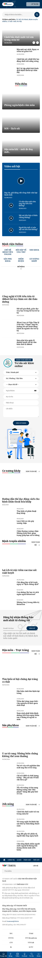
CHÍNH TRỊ (11, 860)
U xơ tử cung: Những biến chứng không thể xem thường (20, 755)
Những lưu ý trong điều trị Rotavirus (28, 603)
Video (17, 956)
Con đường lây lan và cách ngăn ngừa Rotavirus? (28, 593)
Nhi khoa (34, 250)
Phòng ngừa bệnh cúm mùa (19, 105)
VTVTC (11, 938)
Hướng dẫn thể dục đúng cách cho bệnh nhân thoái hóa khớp (21, 500)
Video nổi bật (12, 166)
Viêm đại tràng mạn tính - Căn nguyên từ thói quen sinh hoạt (28, 703)
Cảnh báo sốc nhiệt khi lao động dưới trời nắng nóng (28, 60)
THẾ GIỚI (36, 860)
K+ (11, 947)
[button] (37, 42)
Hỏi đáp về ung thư (21, 251)
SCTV (31, 947)
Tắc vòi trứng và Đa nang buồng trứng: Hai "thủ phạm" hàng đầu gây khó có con (27, 791)
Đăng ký (32, 628)
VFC (11, 933)
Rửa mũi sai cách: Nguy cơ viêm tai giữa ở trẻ (28, 50)
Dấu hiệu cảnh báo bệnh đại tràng (28, 692)
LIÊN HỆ (35, 866)
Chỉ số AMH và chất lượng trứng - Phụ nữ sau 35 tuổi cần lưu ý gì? (28, 778)
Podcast (24, 956)
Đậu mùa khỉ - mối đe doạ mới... (18, 150)
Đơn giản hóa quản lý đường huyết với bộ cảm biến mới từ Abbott (27, 342)
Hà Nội (19, 21)
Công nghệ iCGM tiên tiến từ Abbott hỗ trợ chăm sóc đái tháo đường (19, 299)
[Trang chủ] (4, 860)
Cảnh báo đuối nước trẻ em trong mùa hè (19, 38)
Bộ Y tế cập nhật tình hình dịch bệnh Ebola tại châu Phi (28, 70)
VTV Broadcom (31, 938)
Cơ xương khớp (34, 260)
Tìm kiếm (37, 14)
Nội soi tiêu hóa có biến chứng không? (28, 216)
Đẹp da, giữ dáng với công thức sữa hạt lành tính (20, 194)
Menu (38, 956)
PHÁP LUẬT (27, 860)
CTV (11, 943)
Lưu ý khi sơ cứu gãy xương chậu (25, 522)
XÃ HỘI (19, 860)
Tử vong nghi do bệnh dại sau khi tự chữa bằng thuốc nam (28, 824)
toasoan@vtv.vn (13, 921)
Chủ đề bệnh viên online (7, 252)
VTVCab (31, 943)
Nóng (10, 956)
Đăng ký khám (21, 423)
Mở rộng (21, 267)
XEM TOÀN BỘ (31, 471)
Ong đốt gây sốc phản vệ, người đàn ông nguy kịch (27, 835)
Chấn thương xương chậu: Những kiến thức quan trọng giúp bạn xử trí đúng (28, 533)
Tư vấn (31, 956)
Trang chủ (3, 956)
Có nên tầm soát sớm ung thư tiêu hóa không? (27, 204)
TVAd (31, 933)
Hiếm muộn (21, 260)
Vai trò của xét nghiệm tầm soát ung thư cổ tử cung (28, 767)
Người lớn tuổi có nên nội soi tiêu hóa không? (28, 228)
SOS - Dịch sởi (12, 128)
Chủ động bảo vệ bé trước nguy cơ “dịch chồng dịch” (28, 583)
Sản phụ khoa (8, 260)
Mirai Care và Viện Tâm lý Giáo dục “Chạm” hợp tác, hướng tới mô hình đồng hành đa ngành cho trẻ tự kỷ (28, 326)
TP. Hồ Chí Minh (22, 19)
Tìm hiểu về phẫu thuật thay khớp (26, 512)
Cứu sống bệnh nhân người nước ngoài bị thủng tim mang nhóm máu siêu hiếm (28, 847)
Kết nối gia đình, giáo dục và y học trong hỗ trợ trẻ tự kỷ (28, 311)
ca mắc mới (12, 21)
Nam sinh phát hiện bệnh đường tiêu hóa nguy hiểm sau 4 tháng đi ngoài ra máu (28, 716)
